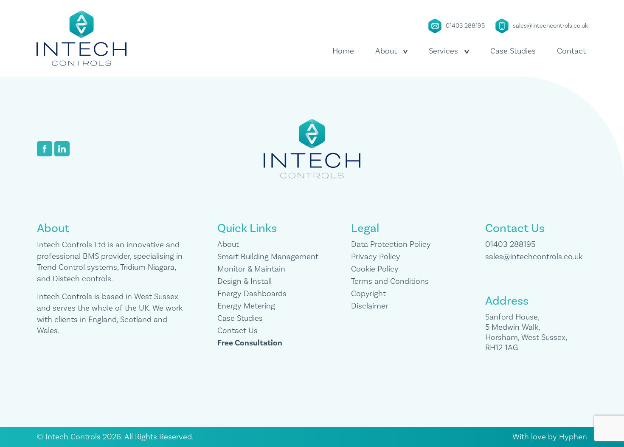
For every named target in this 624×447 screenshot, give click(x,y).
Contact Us (237, 330)
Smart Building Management (267, 257)
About (228, 244)
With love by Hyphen (549, 437)
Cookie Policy (375, 269)
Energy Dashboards (252, 294)
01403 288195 (465, 26)
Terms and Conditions (390, 281)
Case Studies (513, 51)
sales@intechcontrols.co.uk (550, 26)
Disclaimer (369, 306)
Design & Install (244, 281)
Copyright (368, 294)
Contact (571, 51)
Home (343, 51)
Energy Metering (246, 306)
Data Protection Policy (391, 244)
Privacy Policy (375, 257)
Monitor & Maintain (251, 269)
